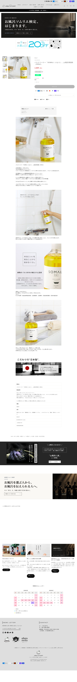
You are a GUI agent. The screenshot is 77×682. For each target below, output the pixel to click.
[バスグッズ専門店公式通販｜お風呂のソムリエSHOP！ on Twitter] (10, 632)
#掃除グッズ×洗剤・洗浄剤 (32, 436)
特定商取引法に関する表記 (32, 647)
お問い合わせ (41, 4)
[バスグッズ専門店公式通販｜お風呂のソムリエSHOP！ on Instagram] (3, 632)
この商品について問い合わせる (54, 95)
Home (19, 4)
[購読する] (19, 628)
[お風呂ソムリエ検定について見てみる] (38, 486)
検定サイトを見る (55, 571)
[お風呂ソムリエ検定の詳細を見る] (38, 25)
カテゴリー (25, 4)
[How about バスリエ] (14, 550)
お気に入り (56, 4)
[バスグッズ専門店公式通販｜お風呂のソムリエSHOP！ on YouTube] (8, 632)
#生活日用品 (41, 436)
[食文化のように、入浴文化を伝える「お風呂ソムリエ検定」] (63, 550)
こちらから (44, 625)
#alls (12, 436)
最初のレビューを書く (49, 108)
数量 (35, 79)
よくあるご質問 (53, 647)
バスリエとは (49, 4)
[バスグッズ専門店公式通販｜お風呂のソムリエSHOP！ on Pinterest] (12, 632)
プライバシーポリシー (43, 647)
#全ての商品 (16, 436)
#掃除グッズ (22, 436)
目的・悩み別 (33, 4)
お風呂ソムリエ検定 (38, 6)
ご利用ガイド (17, 647)
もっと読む (6, 569)
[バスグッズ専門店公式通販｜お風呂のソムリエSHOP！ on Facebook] (5, 632)
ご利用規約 (23, 647)
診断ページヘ (30, 576)
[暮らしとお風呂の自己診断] (38, 550)
